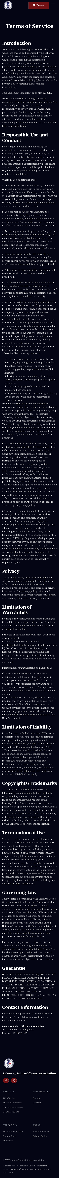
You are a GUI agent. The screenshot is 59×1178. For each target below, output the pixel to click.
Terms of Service (41, 1131)
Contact (37, 1102)
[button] (53, 5)
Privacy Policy (40, 1136)
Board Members (11, 1111)
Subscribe (8, 1140)
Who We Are (9, 1098)
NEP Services (30, 1169)
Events (36, 1098)
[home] (8, 5)
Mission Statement (12, 1102)
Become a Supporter (13, 1131)
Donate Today (10, 1136)
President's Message (13, 1107)
